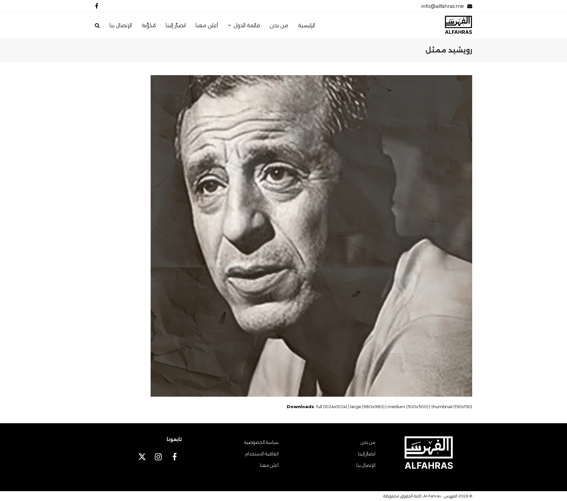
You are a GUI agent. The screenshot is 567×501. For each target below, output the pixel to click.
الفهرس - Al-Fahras (440, 495)
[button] (97, 25)
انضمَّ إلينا (366, 453)
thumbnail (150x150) (451, 406)
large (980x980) (367, 406)
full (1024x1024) (331, 406)
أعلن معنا (269, 465)
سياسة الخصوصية (261, 442)
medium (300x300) (408, 406)
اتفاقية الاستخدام (262, 453)
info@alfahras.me (442, 6)
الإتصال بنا (365, 465)
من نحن (368, 442)
